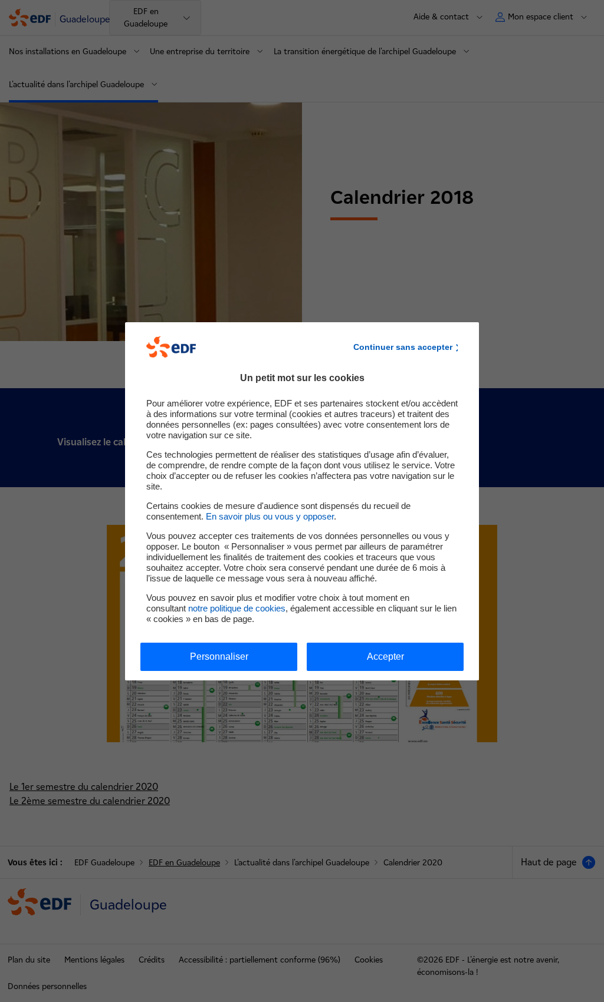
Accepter (385, 657)
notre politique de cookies (236, 608)
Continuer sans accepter (402, 347)
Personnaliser (219, 657)
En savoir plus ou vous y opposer (270, 516)
